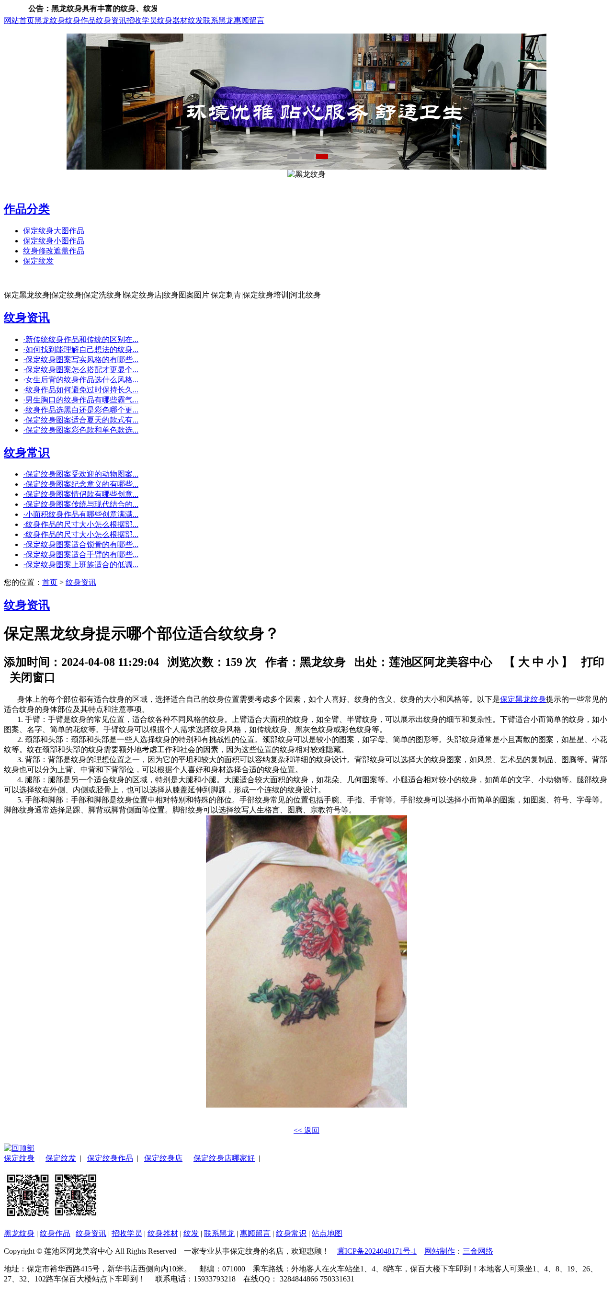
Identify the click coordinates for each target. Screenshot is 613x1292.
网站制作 (439, 1251)
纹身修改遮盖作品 (53, 251)
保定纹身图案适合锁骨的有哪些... (80, 544)
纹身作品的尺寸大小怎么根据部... (80, 524)
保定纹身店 (163, 1158)
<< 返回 (306, 1130)
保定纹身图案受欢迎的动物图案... (80, 474)
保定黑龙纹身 (523, 699)
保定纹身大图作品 (53, 231)
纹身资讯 (111, 20)
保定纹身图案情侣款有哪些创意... (80, 494)
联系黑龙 (218, 20)
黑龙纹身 (49, 20)
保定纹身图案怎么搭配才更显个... (80, 370)
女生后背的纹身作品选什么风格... (80, 380)
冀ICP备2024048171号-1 (377, 1251)
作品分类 (27, 209)
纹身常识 (27, 452)
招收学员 (141, 20)
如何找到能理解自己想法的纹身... (80, 349)
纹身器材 (172, 20)
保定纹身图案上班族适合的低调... (80, 564)
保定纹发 (38, 261)
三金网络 (478, 1251)
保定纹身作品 (110, 1158)
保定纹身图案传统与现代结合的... (80, 504)
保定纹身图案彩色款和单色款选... (80, 430)
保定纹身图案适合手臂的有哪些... (80, 554)
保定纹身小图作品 (53, 241)
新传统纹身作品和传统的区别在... (80, 339)
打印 (592, 662)
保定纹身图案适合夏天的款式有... (80, 420)
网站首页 (19, 20)
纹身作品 (80, 20)
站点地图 (327, 1233)
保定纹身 (19, 1158)
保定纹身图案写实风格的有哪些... (80, 359)
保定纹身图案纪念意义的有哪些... (80, 484)
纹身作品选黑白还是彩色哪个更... (80, 410)
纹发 (195, 20)
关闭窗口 (33, 677)
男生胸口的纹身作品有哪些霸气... (80, 400)
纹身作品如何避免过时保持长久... (80, 390)
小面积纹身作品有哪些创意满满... (80, 514)
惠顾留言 (249, 20)
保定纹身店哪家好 (224, 1158)
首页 (49, 582)
